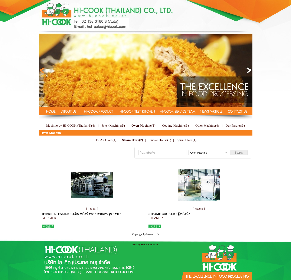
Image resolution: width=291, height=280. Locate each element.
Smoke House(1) (160, 140)
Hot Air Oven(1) (105, 140)
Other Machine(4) (207, 125)
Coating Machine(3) (175, 125)
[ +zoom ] (92, 208)
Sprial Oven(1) (186, 140)
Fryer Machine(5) (113, 125)
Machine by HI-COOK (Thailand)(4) (70, 125)
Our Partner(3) (235, 125)
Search (239, 152)
